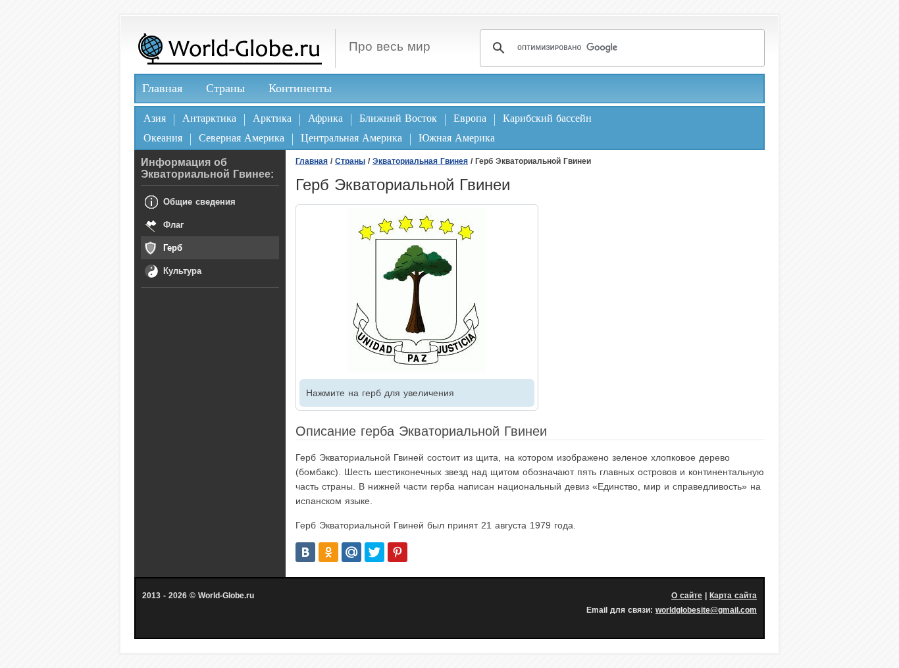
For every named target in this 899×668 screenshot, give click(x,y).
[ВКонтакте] (305, 552)
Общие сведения (199, 202)
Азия (154, 118)
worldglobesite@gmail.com (706, 610)
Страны (225, 88)
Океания (162, 137)
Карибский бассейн (547, 118)
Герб (172, 248)
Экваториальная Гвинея (420, 161)
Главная (162, 88)
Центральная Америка (351, 137)
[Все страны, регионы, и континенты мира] (230, 48)
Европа (469, 118)
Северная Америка (241, 137)
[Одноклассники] (328, 552)
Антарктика (209, 118)
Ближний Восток (398, 118)
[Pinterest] (397, 552)
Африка (325, 118)
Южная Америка (457, 137)
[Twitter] (374, 552)
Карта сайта (733, 595)
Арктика (272, 118)
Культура (182, 271)
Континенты (300, 88)
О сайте (686, 595)
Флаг (173, 225)
